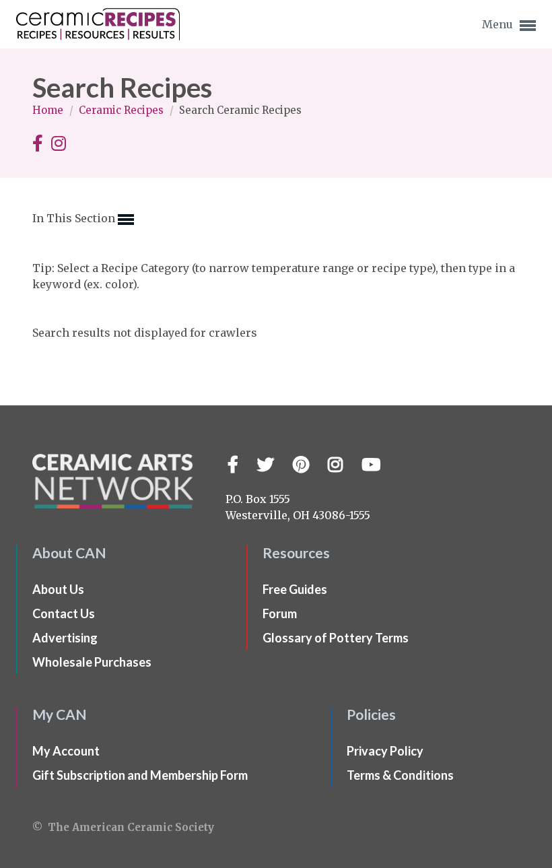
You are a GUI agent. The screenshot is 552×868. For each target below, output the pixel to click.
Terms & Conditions (400, 775)
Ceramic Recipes (122, 110)
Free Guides (295, 589)
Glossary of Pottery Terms (336, 637)
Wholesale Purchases (91, 662)
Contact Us (63, 613)
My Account (66, 750)
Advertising (65, 637)
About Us (58, 589)
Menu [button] (499, 24)
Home (49, 110)
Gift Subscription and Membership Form (140, 775)
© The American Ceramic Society (123, 827)
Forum (280, 613)
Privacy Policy (385, 750)
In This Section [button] (75, 218)
